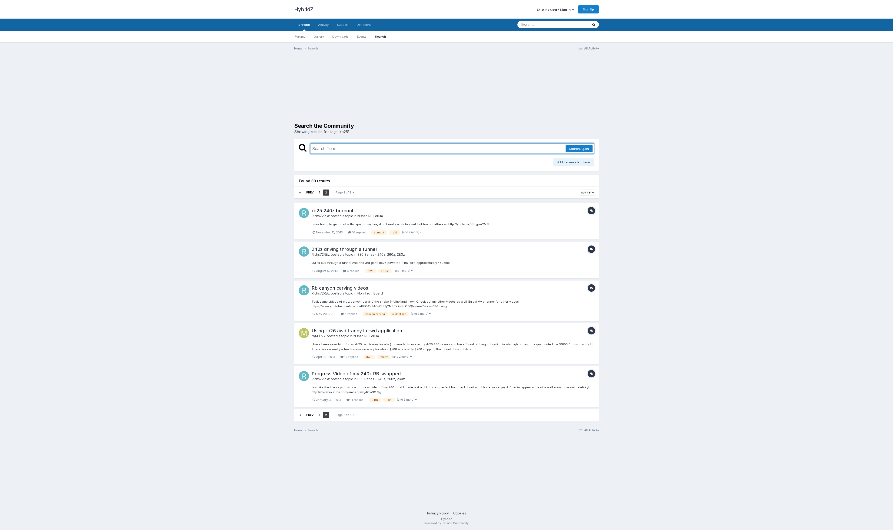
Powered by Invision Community (446, 523)
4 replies (353, 271)
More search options (574, 162)
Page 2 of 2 (344, 192)
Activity (323, 24)
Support (342, 24)
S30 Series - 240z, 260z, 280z (381, 254)
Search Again (579, 148)
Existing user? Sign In (554, 9)
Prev (310, 192)
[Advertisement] (378, 90)
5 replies (350, 314)
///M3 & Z (319, 336)
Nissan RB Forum (370, 216)
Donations (364, 24)
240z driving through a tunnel (344, 249)
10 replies (358, 232)
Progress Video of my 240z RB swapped (356, 373)
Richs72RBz (321, 216)
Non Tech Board (370, 293)
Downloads (340, 36)
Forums (300, 36)
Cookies (459, 513)
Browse (304, 24)
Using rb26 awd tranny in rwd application (357, 331)
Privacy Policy (438, 513)
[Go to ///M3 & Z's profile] (304, 333)
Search (380, 36)
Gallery (319, 36)
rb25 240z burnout (332, 210)
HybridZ (303, 9)
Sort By (586, 192)
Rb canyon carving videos (340, 288)
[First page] (300, 193)
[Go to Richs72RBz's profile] (304, 213)
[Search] (594, 24)
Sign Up (588, 9)
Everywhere (574, 24)
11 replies (356, 400)
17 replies (350, 357)
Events (362, 36)
